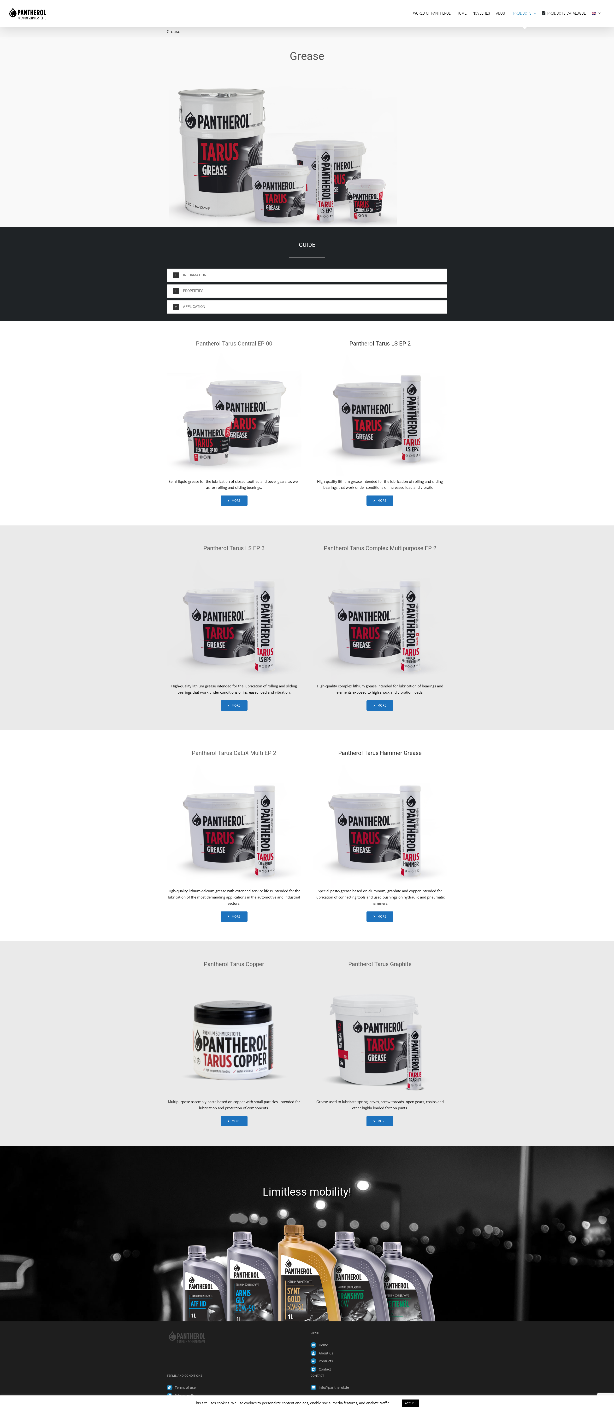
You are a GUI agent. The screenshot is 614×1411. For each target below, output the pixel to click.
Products (326, 1361)
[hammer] (380, 764)
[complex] (380, 559)
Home (323, 1345)
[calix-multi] (234, 764)
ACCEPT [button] (410, 1403)
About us (326, 1353)
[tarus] (380, 354)
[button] (307, 275)
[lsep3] (234, 559)
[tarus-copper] (234, 975)
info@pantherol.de (334, 1387)
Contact (325, 1369)
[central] (234, 354)
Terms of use (185, 1387)
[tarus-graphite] (380, 975)
